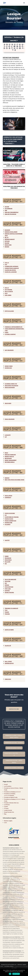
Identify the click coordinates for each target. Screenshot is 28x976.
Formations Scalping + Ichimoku (14, 742)
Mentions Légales (8, 820)
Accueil (6, 784)
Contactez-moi (14, 709)
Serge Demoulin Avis (9, 812)
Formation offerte (8, 966)
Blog (5, 814)
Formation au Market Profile (10, 797)
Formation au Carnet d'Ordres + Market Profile (14, 736)
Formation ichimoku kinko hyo (14, 767)
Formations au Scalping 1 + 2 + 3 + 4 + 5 (14, 754)
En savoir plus (16, 973)
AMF (6, 210)
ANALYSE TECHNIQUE (10, 214)
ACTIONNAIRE (8, 208)
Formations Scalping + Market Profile (14, 761)
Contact (6, 806)
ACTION (7, 206)
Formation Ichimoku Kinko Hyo (11, 803)
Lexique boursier (8, 810)
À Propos (6, 808)
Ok (10, 973)
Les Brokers (7, 804)
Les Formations (7, 786)
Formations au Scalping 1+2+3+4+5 (12, 792)
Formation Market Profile (14, 748)
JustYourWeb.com (12, 964)
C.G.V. (5, 822)
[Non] (26, 972)
